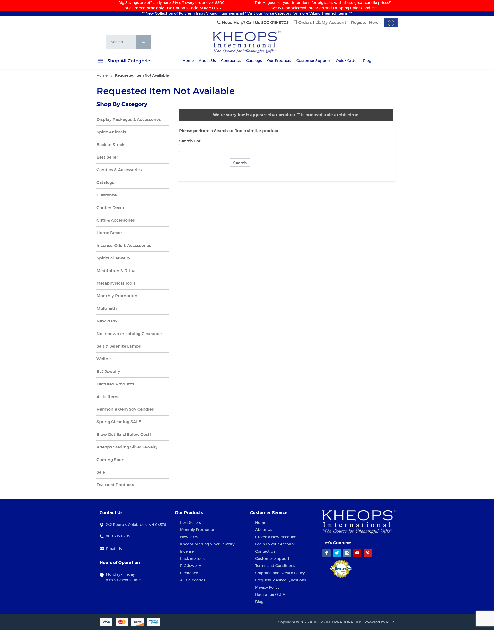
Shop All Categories (129, 61)
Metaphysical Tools (116, 283)
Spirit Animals (111, 131)
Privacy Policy (267, 587)
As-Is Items (107, 396)
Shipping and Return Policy (280, 573)
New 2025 (189, 537)
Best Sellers (190, 522)
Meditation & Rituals (117, 270)
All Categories (192, 580)
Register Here (364, 22)
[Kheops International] (247, 42)
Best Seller (107, 157)
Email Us (114, 548)
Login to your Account (275, 544)
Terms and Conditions (275, 565)
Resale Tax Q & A (270, 594)
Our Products (279, 60)
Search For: (190, 140)
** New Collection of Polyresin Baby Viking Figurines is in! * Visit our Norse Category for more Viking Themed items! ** (247, 13)
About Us (207, 60)
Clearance (106, 194)
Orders (304, 22)
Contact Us (231, 60)
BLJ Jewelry (108, 371)
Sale (100, 472)
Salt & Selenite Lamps (118, 346)
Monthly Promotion (116, 295)
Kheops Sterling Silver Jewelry (127, 446)
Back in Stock (110, 144)
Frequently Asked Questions (280, 580)
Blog (367, 60)
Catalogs (254, 60)
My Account (333, 22)
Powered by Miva (379, 622)
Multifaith (106, 308)
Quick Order (347, 60)
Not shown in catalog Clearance (129, 333)
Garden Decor (110, 207)
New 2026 (106, 320)
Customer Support (313, 60)
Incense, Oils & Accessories (123, 245)
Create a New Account (275, 537)
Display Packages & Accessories (128, 119)
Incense (187, 551)
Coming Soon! (110, 459)
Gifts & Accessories (115, 220)
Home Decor (109, 232)
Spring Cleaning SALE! (119, 421)
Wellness (105, 358)
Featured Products (115, 383)
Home (188, 60)
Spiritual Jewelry (113, 257)
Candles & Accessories (119, 169)
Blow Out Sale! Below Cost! (123, 434)
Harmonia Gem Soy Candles (125, 409)
